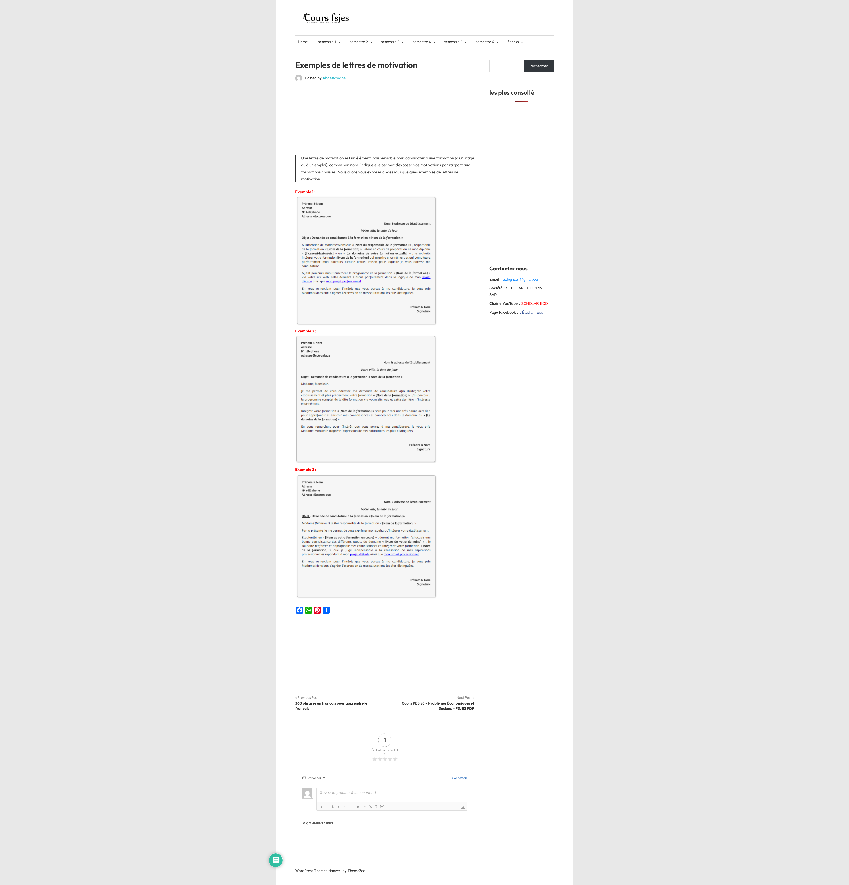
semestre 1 (327, 42)
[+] (382, 806)
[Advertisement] (384, 118)
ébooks (513, 42)
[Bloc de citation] (358, 807)
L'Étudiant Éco (531, 312)
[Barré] (339, 807)
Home (303, 42)
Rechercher (539, 65)
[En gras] (321, 807)
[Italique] (327, 807)
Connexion (459, 778)
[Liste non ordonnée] (352, 807)
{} (376, 806)
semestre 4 (422, 42)
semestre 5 (453, 42)
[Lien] (370, 807)
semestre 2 (359, 42)
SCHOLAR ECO (534, 303)
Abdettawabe (334, 77)
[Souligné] (333, 807)
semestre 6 (485, 42)
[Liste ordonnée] (345, 807)
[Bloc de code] (364, 807)
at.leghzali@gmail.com (521, 279)
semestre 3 (390, 42)
